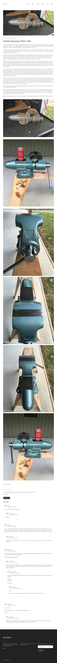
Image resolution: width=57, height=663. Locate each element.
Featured (8, 484)
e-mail (21, 644)
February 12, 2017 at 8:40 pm (11, 605)
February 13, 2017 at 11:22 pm (13, 618)
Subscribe (6, 497)
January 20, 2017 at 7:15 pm (11, 550)
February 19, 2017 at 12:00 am (15, 572)
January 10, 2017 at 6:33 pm (13, 514)
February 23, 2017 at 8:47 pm (16, 588)
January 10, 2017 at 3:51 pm (11, 506)
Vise (10, 484)
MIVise (5, 4)
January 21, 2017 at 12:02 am (13, 562)
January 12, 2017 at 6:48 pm (11, 526)
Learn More (4, 648)
